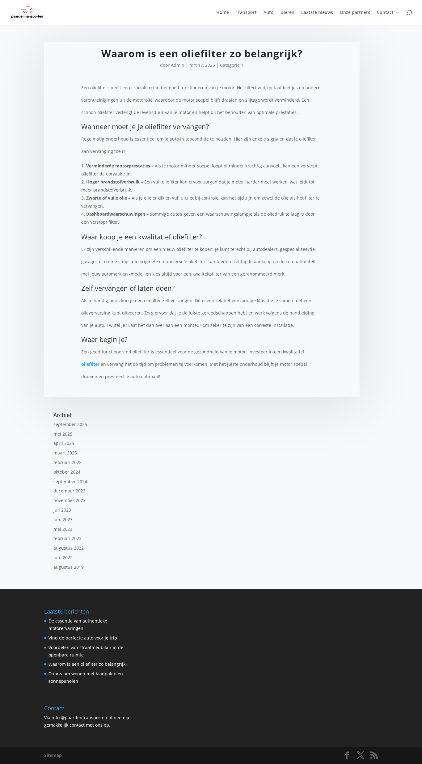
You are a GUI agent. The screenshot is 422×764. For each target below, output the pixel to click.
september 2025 (70, 424)
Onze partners (355, 12)
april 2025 (63, 443)
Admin (177, 65)
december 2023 (69, 491)
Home (222, 12)
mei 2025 (62, 434)
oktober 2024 (66, 472)
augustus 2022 (68, 548)
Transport (246, 12)
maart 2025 (65, 453)
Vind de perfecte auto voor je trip (83, 638)
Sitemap (53, 755)
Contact (385, 12)
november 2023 (69, 500)
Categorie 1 (231, 65)
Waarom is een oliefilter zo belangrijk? (88, 664)
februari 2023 (67, 538)
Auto (269, 12)
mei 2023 (62, 529)
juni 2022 (63, 557)
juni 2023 (63, 519)
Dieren (287, 12)
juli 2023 (62, 510)
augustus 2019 (68, 567)
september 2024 (70, 481)
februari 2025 (67, 462)
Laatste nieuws (317, 12)
